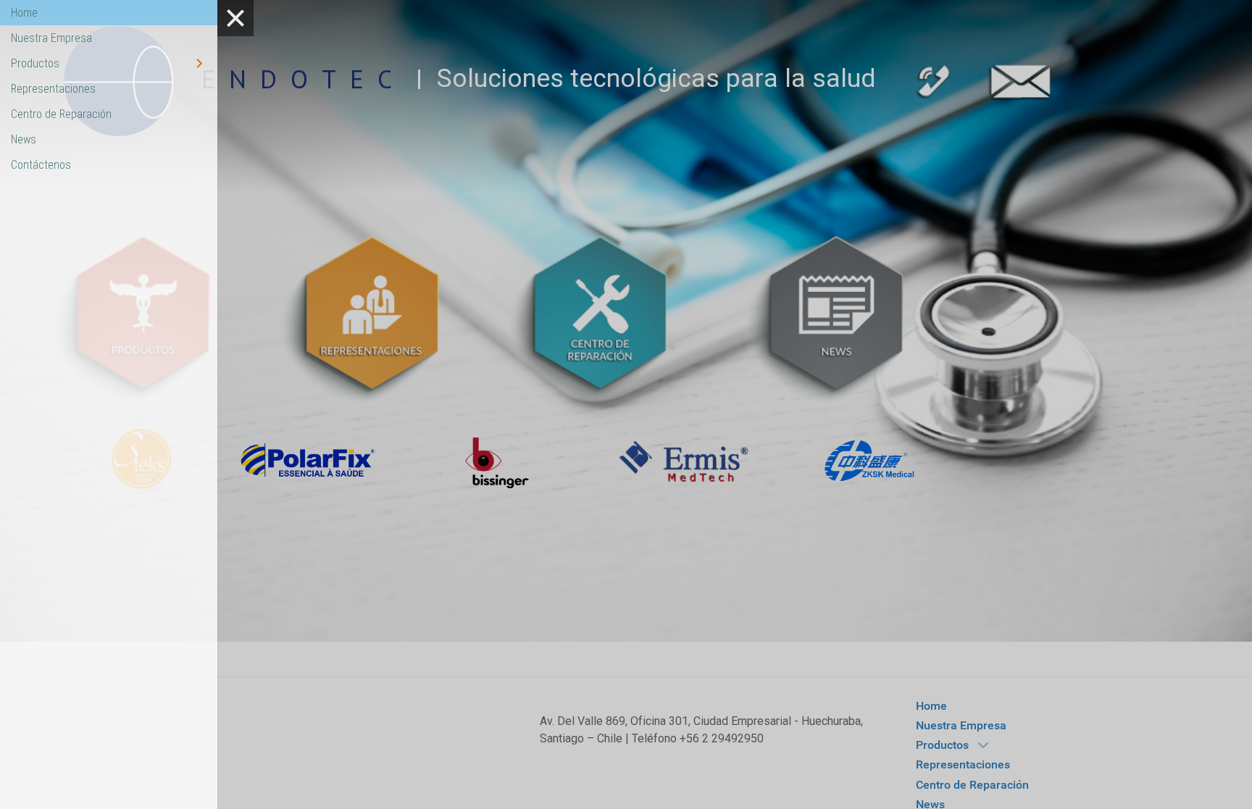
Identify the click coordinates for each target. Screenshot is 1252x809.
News (23, 139)
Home (24, 13)
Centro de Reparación (61, 114)
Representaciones (53, 89)
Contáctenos (41, 165)
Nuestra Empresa (51, 38)
